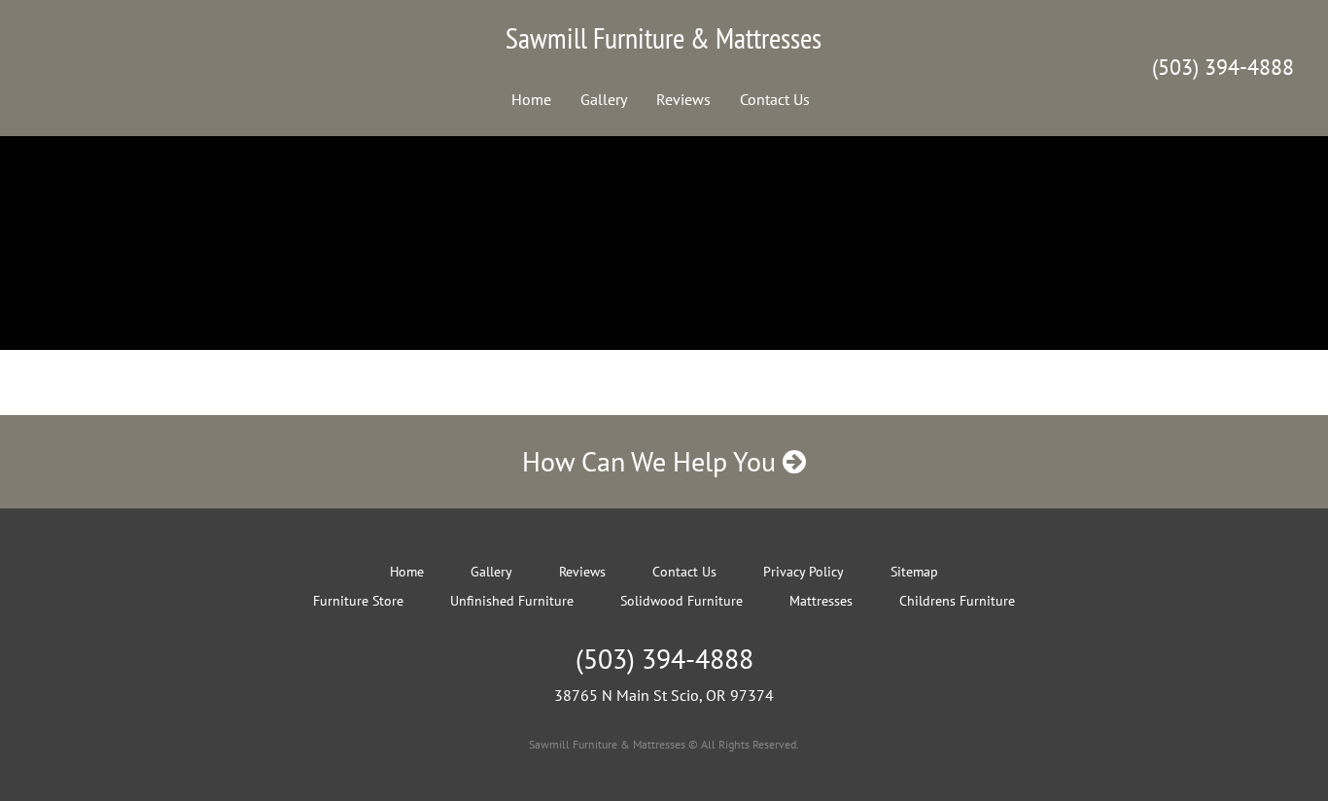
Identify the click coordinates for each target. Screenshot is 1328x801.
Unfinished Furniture (512, 600)
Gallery (603, 99)
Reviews (683, 99)
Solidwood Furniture (681, 600)
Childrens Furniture (957, 600)
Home (531, 99)
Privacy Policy (803, 571)
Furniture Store (358, 600)
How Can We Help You (652, 461)
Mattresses (821, 600)
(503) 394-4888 (1223, 67)
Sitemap (914, 571)
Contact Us (775, 99)
